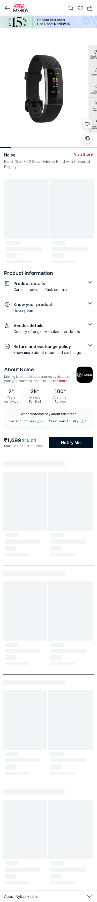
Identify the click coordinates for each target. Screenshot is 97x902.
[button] (7, 8)
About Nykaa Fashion (22, 896)
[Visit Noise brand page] (85, 375)
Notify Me (71, 442)
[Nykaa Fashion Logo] (38, 8)
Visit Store (83, 154)
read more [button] (59, 381)
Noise (10, 155)
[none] (48, 22)
